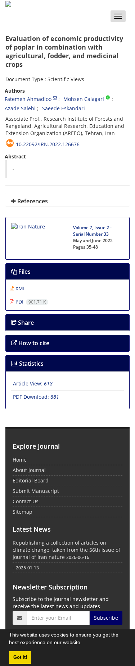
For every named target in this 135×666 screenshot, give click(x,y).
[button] (84, 643)
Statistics (31, 363)
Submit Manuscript (36, 490)
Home (20, 459)
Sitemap (22, 511)
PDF (30, 301)
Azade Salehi (20, 108)
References (32, 201)
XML (20, 288)
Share (25, 323)
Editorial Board (31, 480)
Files (24, 272)
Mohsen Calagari (83, 99)
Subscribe (106, 617)
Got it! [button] (20, 657)
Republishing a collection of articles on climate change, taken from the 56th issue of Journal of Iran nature (66, 549)
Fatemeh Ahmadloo (28, 99)
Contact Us (26, 501)
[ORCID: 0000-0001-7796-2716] (107, 97)
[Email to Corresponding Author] (55, 97)
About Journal (29, 470)
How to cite (33, 343)
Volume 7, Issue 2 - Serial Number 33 (92, 231)
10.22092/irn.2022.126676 (48, 144)
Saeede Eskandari (63, 108)
